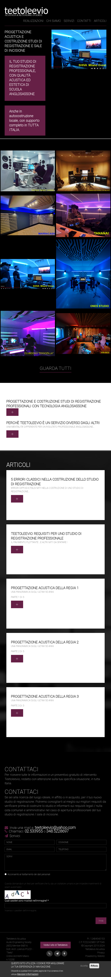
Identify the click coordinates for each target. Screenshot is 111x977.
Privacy (101, 952)
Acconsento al (29, 874)
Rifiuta (94, 966)
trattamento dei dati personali (36, 874)
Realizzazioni (33, 20)
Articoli (100, 20)
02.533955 (34, 831)
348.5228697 (57, 831)
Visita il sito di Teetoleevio (55, 945)
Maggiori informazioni (27, 974)
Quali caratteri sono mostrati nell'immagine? (27, 900)
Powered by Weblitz (95, 956)
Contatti (84, 20)
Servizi (69, 20)
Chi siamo (53, 20)
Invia (101, 920)
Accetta (84, 965)
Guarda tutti (55, 368)
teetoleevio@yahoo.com (55, 827)
